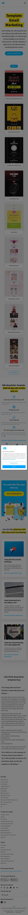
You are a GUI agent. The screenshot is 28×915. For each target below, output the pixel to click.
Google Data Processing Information (8, 459)
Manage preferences (14, 463)
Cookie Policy (21, 458)
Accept (14, 466)
